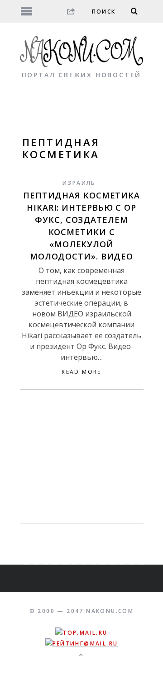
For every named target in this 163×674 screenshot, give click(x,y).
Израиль (79, 183)
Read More (81, 372)
